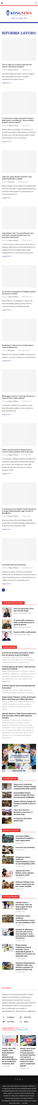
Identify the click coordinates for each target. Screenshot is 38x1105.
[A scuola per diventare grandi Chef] (7, 819)
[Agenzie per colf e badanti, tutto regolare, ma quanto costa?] (8, 873)
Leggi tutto (6, 83)
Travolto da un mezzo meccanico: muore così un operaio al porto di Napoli (18, 654)
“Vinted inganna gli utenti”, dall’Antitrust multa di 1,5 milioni (18, 668)
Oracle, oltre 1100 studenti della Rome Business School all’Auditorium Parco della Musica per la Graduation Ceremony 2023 (9, 1056)
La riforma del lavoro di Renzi (14, 565)
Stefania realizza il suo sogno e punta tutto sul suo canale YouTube (25, 884)
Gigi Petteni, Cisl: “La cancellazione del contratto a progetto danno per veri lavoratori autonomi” (17, 235)
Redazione (11, 182)
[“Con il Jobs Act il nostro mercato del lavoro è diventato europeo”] (19, 49)
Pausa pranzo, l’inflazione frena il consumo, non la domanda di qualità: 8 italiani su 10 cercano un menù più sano (25, 950)
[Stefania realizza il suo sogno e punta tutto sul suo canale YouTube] (8, 885)
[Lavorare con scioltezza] (8, 850)
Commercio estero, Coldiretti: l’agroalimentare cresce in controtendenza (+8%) (25, 860)
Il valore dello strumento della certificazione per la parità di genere (24, 622)
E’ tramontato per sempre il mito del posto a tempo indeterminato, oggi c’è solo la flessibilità (19, 511)
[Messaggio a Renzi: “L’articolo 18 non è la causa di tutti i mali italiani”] (19, 380)
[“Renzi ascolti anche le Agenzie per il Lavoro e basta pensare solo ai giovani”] (19, 434)
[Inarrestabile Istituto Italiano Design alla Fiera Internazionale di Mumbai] (7, 793)
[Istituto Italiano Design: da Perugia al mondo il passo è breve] (7, 802)
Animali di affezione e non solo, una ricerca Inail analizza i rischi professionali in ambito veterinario (25, 933)
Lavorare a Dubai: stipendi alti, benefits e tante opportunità (25, 838)
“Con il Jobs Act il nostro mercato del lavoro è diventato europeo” (17, 66)
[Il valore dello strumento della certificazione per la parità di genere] (7, 621)
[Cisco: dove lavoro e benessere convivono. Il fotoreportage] (7, 810)
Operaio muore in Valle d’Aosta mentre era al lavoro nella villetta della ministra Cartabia (19, 715)
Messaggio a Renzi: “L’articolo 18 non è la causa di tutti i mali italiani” (18, 397)
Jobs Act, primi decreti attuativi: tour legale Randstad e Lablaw (17, 178)
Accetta (25, 1103)
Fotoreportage (10, 778)
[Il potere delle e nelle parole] (7, 632)
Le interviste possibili (13, 603)
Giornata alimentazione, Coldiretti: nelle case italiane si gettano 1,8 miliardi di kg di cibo (25, 966)
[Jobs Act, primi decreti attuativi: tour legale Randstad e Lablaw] (19, 161)
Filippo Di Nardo (13, 70)
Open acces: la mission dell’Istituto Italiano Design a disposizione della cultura (25, 786)
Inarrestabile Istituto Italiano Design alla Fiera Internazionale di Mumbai (24, 795)
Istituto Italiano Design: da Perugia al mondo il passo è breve (25, 803)
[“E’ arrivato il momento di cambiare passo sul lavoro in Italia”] (19, 276)
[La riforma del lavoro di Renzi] (19, 549)
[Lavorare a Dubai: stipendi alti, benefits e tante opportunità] (8, 839)
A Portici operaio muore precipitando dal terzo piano (18, 687)
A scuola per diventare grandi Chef (23, 819)
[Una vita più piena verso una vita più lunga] (7, 609)
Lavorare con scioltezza (25, 847)
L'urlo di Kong (9, 647)
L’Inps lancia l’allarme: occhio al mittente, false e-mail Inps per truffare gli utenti (19, 698)
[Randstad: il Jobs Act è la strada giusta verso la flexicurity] (19, 330)
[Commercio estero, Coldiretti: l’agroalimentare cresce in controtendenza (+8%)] (8, 860)
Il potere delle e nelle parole (25, 632)
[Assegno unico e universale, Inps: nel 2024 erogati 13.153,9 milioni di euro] (8, 905)
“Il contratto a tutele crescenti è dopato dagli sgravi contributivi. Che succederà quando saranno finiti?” (18, 120)
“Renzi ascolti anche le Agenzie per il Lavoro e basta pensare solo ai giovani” (18, 451)
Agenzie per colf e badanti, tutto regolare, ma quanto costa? (25, 873)
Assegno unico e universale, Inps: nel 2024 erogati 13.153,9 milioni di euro (24, 905)
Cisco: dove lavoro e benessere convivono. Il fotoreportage (23, 812)
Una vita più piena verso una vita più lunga (24, 610)
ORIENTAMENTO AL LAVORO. (13, 1028)
